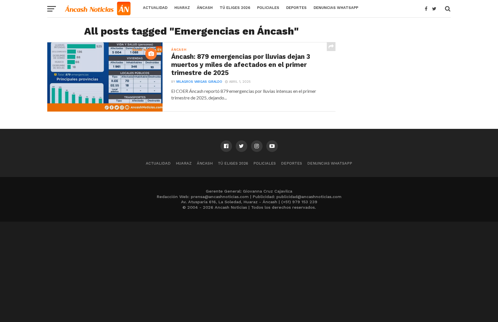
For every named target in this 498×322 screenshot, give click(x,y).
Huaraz (182, 7)
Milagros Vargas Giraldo (199, 82)
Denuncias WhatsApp (336, 7)
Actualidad (155, 7)
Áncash (205, 7)
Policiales (268, 7)
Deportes (296, 7)
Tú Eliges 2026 (235, 7)
